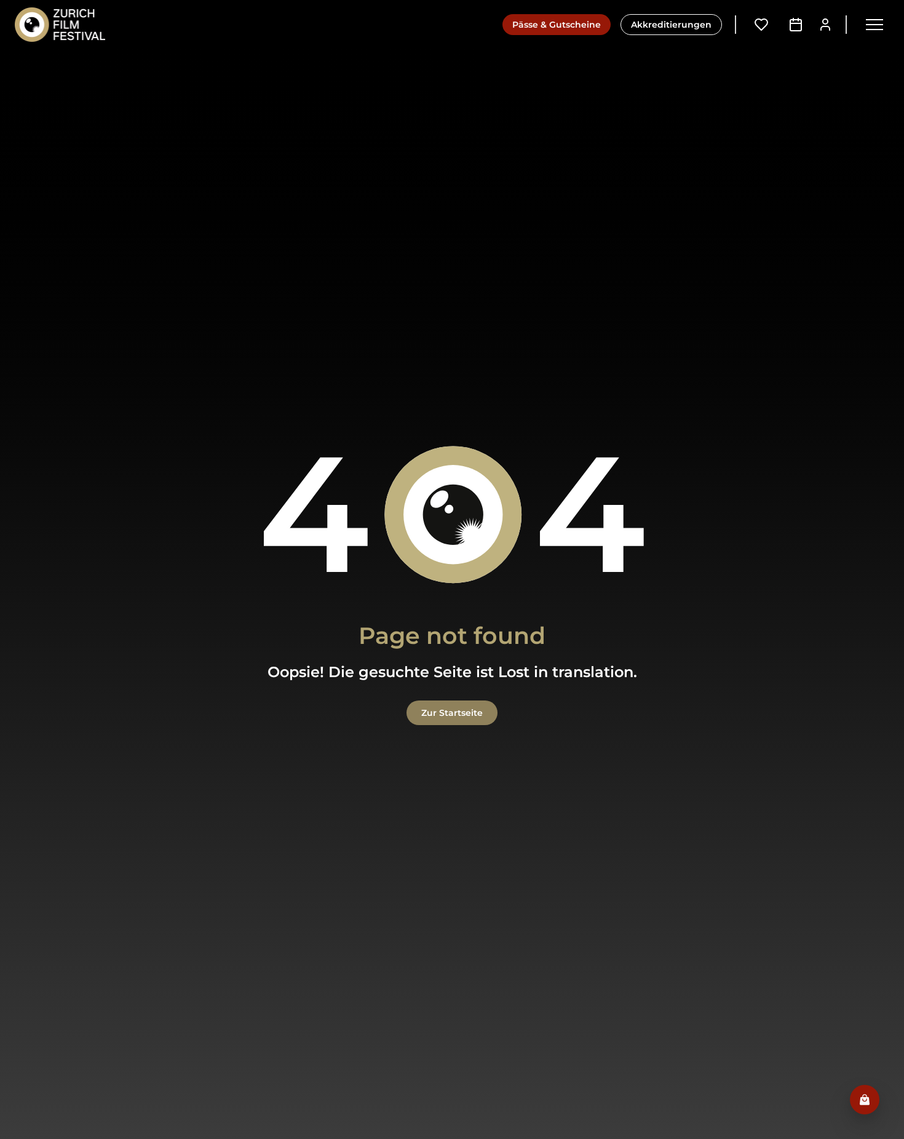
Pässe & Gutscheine (556, 24)
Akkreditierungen (671, 24)
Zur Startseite (452, 712)
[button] (874, 24)
